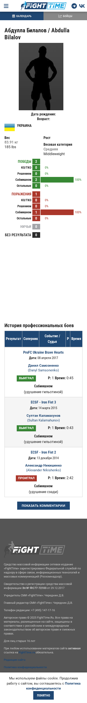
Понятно (43, 695)
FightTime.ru (27, 652)
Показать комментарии (43, 505)
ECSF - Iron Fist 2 (43, 452)
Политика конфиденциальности (25, 667)
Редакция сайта (14, 659)
